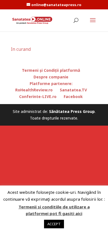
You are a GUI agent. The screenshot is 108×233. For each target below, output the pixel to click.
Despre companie (51, 77)
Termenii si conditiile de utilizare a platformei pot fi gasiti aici (54, 210)
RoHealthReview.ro (34, 89)
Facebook (73, 96)
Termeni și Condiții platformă (51, 70)
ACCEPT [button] (54, 223)
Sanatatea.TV (73, 89)
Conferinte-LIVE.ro (37, 96)
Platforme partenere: (51, 83)
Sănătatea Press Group (72, 111)
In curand (21, 49)
